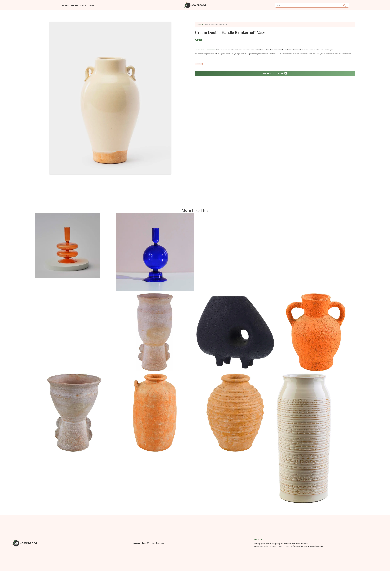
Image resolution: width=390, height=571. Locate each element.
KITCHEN (65, 5)
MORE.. (91, 5)
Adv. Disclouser (158, 543)
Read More (199, 63)
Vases (201, 24)
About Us (136, 543)
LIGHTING (74, 5)
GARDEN (83, 5)
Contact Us (146, 543)
